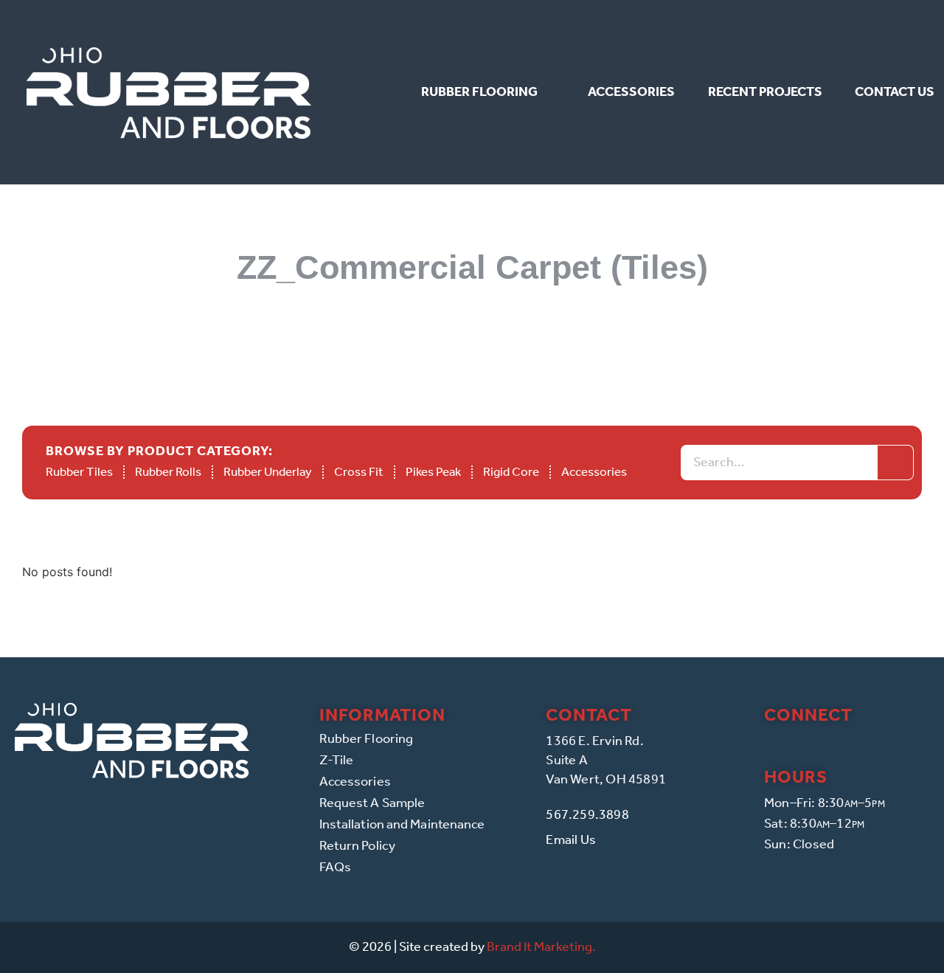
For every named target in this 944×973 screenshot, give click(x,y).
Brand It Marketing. (541, 946)
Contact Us (894, 91)
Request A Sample (372, 802)
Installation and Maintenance (402, 824)
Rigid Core (511, 471)
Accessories (631, 91)
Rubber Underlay (267, 471)
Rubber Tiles (79, 471)
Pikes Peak (433, 471)
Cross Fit (359, 471)
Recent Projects (765, 91)
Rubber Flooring (479, 91)
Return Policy (357, 845)
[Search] (895, 462)
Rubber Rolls (168, 471)
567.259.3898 (587, 814)
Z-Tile (336, 759)
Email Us (571, 839)
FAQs (335, 866)
